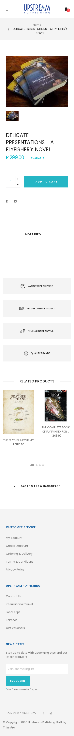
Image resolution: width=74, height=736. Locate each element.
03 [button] (40, 465)
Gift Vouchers (15, 628)
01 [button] (32, 465)
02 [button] (36, 465)
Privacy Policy (15, 569)
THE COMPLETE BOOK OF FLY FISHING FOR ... (56, 429)
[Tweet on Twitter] (15, 201)
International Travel (19, 604)
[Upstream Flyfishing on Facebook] (43, 713)
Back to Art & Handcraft (40, 486)
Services (11, 620)
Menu (9, 9)
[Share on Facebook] (8, 201)
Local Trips (13, 612)
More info (33, 234)
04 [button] (43, 465)
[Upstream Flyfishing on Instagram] (51, 713)
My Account (14, 538)
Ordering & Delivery (19, 554)
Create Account (17, 546)
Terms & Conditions (19, 562)
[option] (37, 81)
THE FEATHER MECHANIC (18, 440)
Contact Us (14, 596)
